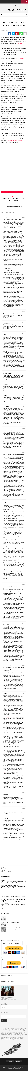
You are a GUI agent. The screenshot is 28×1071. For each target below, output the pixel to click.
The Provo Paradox (11, 917)
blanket (16, 1029)
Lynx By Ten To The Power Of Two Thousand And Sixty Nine (14, 928)
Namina (14, 1067)
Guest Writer (4, 191)
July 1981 (3, 870)
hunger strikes (19, 1030)
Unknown (5, 384)
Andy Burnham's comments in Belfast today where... (13, 904)
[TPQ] (14, 11)
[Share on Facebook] (9, 33)
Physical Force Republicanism (15, 191)
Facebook (11, 981)
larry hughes (6, 792)
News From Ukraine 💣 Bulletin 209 (9, 885)
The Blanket (4, 868)
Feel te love (6, 818)
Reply (23, 217)
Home (2, 867)
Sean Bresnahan (7, 373)
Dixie (4, 502)
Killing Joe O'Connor (6, 871)
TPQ (11, 1067)
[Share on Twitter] (13, 33)
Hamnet (3, 880)
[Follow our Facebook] (23, 2)
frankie (5, 218)
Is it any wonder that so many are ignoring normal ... (13, 899)
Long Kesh (4, 1029)
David (4, 334)
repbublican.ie (8, 717)
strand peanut (7, 666)
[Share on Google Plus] (17, 33)
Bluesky (11, 975)
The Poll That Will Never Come (8, 888)
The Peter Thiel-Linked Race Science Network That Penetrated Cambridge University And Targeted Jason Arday (13, 883)
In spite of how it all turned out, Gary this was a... (12, 907)
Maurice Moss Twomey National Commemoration (13, 886)
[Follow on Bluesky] (26, 2)
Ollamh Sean (6, 312)
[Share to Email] (25, 33)
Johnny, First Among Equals (13, 922)
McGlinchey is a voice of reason (14, 140)
